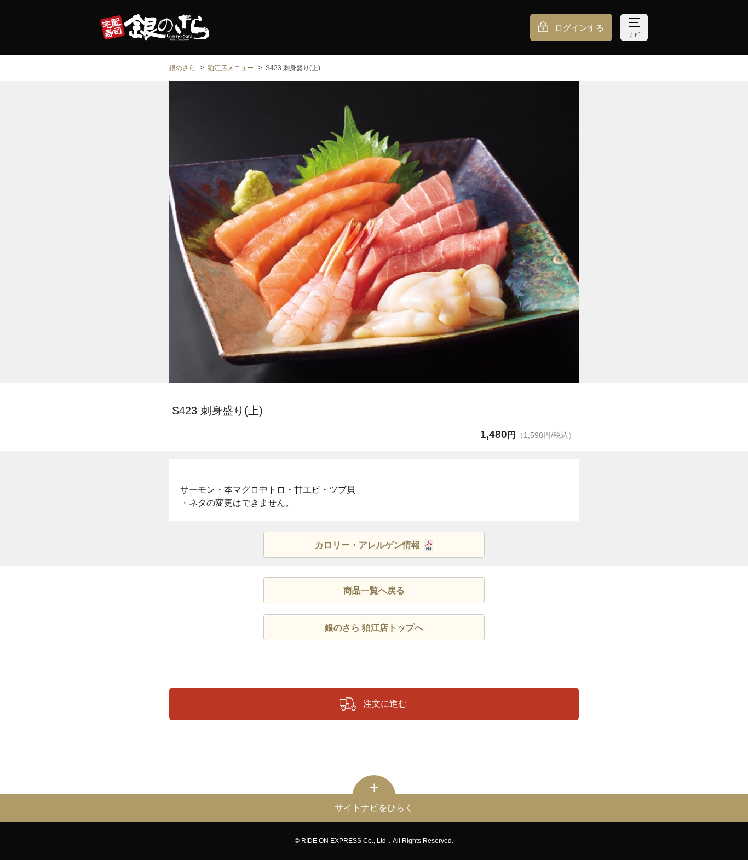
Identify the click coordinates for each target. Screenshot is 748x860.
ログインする (579, 27)
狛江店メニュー (231, 68)
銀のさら (182, 68)
